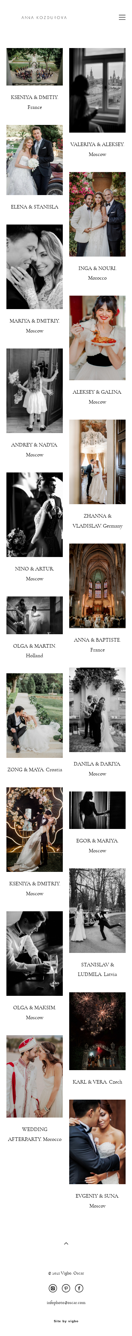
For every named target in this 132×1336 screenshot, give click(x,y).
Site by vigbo (66, 1321)
